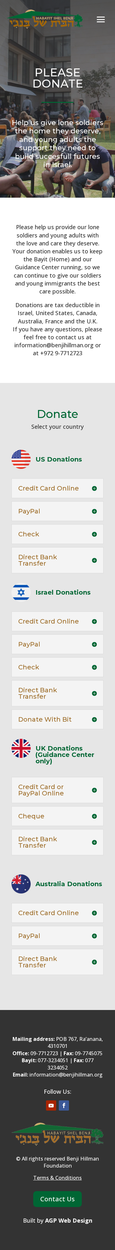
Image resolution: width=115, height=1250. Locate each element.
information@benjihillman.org (66, 1074)
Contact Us (57, 1199)
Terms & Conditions (57, 1177)
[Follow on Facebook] (64, 1105)
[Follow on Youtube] (51, 1105)
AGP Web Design (68, 1220)
